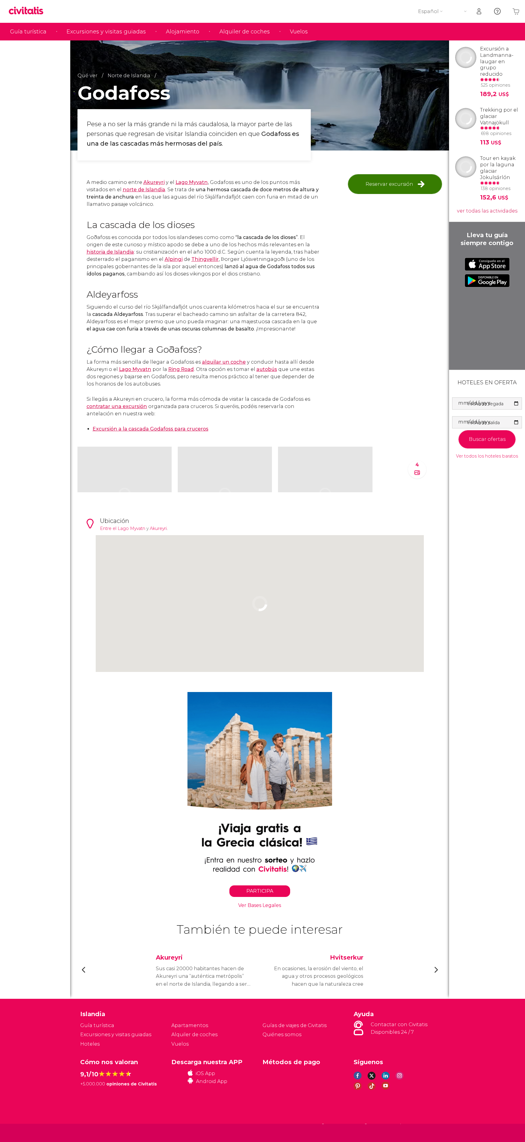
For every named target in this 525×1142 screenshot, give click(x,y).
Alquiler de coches (244, 31)
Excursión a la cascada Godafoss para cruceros (150, 429)
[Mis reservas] (479, 11)
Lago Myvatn (192, 182)
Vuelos (299, 31)
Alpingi (174, 259)
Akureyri (154, 182)
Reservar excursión (389, 184)
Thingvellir (205, 259)
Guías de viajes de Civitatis (294, 1025)
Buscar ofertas (487, 439)
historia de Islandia (110, 252)
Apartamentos (189, 1025)
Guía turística (28, 31)
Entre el (109, 528)
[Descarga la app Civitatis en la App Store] (487, 264)
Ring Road (181, 369)
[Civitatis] (95, 1132)
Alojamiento (182, 31)
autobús (266, 369)
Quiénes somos (281, 1034)
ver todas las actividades (487, 211)
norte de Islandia (144, 189)
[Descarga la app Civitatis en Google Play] (487, 280)
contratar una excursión (117, 406)
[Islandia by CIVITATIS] (28, 11)
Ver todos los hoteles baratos (487, 456)
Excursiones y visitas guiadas (106, 31)
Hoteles (90, 1044)
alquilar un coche (224, 362)
